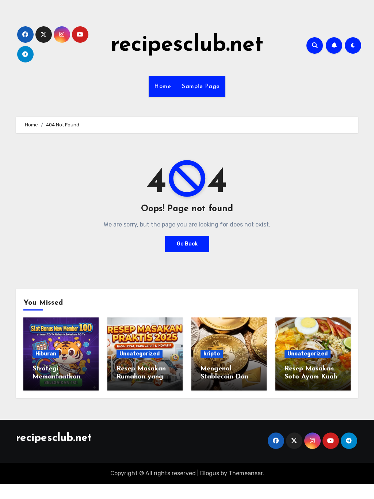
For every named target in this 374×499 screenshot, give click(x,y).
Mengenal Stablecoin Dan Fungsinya (224, 377)
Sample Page (201, 86)
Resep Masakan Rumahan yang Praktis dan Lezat (145, 377)
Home (162, 86)
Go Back (187, 244)
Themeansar (246, 473)
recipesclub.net (187, 45)
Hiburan (45, 354)
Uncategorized (139, 354)
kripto (211, 354)
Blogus (209, 473)
